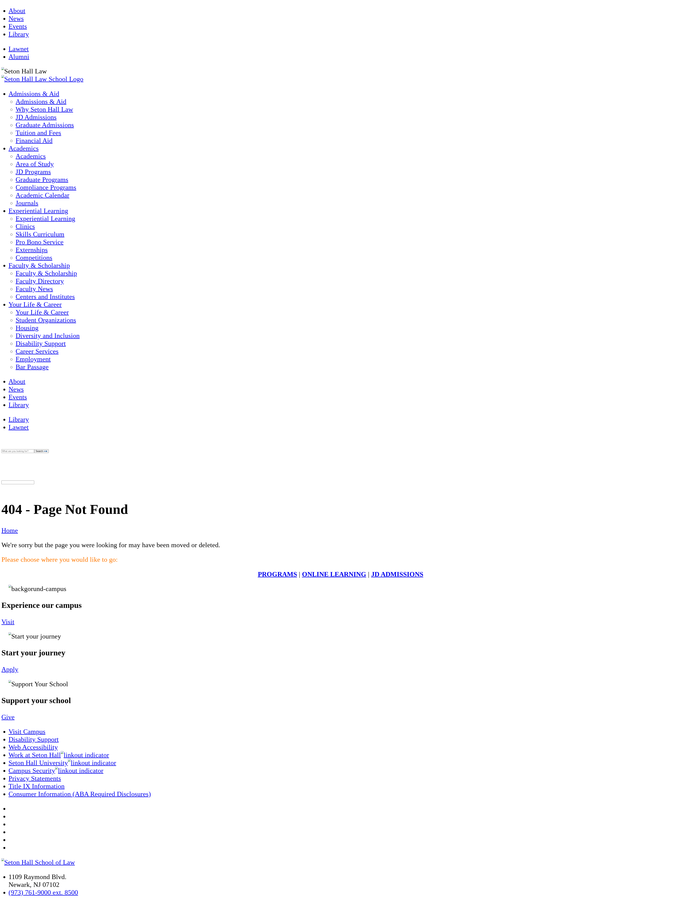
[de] (679, 901)
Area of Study (35, 164)
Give (8, 717)
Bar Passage (32, 367)
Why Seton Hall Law (44, 109)
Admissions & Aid (34, 93)
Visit (7, 621)
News (16, 18)
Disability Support (41, 343)
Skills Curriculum (40, 234)
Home (9, 530)
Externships (32, 249)
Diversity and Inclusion (48, 335)
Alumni (19, 56)
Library (19, 34)
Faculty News (34, 288)
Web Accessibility (33, 747)
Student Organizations (46, 320)
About (17, 10)
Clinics (25, 226)
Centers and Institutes (45, 296)
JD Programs (33, 171)
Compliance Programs (46, 187)
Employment (33, 359)
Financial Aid (34, 140)
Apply (9, 669)
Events (18, 26)
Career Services (37, 351)
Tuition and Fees (38, 132)
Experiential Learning (38, 210)
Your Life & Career (35, 304)
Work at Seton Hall (35, 755)
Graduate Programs (42, 179)
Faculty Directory (40, 281)
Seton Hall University (38, 762)
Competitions (34, 257)
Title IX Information (37, 786)
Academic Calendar (42, 195)
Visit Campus (27, 731)
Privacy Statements (35, 778)
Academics (24, 148)
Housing (27, 328)
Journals (27, 203)
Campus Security (32, 770)
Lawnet (19, 49)
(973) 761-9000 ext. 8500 (43, 892)
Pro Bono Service (39, 242)
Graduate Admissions (45, 125)
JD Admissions (36, 117)
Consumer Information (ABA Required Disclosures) (80, 794)
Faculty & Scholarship (39, 265)
